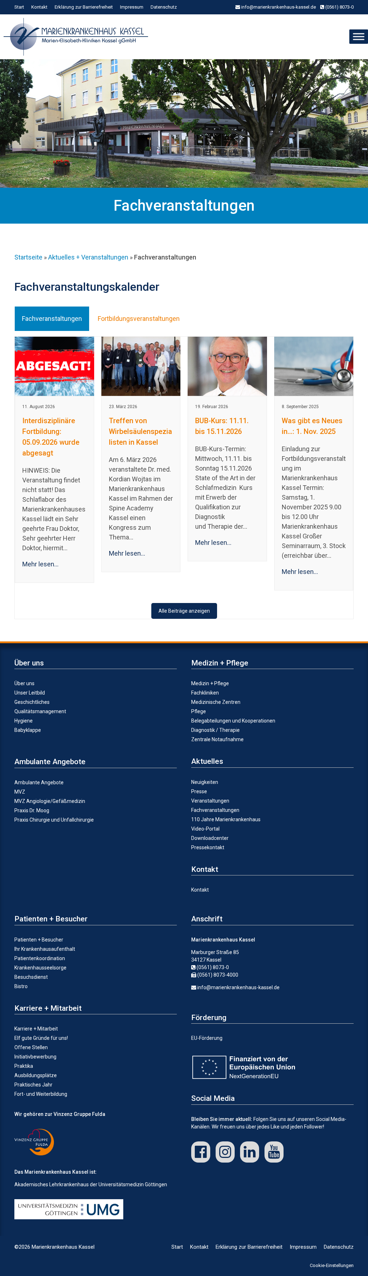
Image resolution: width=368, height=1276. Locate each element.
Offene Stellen (31, 1047)
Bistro (21, 986)
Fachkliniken (205, 693)
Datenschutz (164, 7)
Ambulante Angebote (39, 782)
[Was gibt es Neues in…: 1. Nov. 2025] (314, 366)
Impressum (131, 7)
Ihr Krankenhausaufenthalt (44, 949)
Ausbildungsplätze (35, 1075)
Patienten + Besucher (38, 940)
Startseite (28, 257)
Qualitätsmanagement (40, 711)
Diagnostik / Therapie (215, 730)
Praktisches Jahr (33, 1085)
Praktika (23, 1066)
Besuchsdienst (31, 977)
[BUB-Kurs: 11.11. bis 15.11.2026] (227, 366)
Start (19, 7)
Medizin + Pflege (210, 683)
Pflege (198, 711)
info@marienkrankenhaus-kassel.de (278, 7)
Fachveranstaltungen (215, 810)
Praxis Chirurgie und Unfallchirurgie (54, 820)
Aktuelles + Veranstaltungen (88, 257)
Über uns (24, 683)
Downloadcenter (210, 838)
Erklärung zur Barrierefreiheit (84, 7)
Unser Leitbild (29, 693)
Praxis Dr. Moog (31, 810)
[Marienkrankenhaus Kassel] (78, 36)
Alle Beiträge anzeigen (184, 611)
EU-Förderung (206, 1038)
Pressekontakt (207, 847)
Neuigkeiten (204, 782)
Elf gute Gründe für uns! (41, 1038)
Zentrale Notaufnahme (217, 739)
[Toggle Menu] (358, 36)
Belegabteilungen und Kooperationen (233, 721)
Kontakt (39, 7)
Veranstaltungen (210, 801)
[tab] (52, 319)
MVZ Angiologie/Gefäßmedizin (49, 801)
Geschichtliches (32, 702)
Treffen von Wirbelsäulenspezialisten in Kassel (140, 431)
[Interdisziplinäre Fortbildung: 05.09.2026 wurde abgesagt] (54, 366)
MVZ (19, 792)
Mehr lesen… (40, 564)
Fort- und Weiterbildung (40, 1094)
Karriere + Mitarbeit (36, 1029)
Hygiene (23, 721)
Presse (199, 791)
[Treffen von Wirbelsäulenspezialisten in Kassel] (141, 366)
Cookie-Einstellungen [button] (332, 1265)
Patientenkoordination (39, 958)
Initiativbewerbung (35, 1057)
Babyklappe (27, 730)
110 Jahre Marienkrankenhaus (226, 819)
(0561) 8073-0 (339, 7)
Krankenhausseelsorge (40, 968)
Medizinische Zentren (215, 702)
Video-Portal (205, 829)
